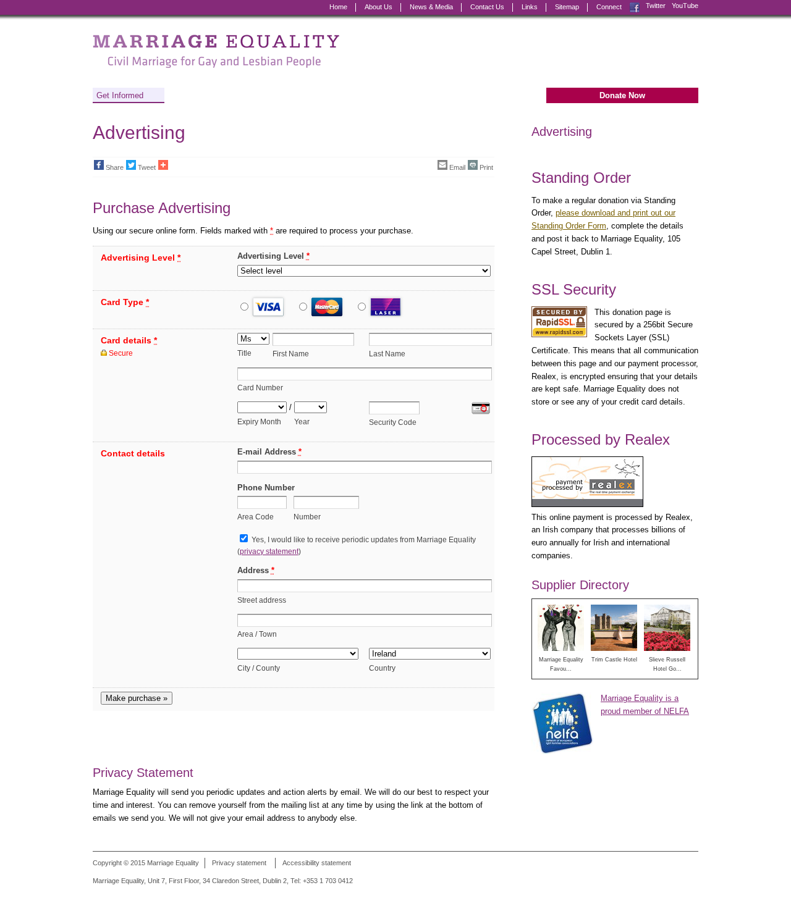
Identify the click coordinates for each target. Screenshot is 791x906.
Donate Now (622, 95)
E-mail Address (269, 451)
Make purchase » (136, 698)
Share (115, 167)
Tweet (147, 167)
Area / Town (257, 634)
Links (530, 6)
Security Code (393, 422)
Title (244, 353)
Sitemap (567, 6)
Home (338, 6)
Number (307, 517)
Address (255, 570)
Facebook (635, 5)
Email (457, 167)
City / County (258, 668)
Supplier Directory (580, 585)
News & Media (431, 6)
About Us (378, 6)
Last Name (387, 354)
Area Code (255, 517)
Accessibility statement (316, 862)
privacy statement (269, 551)
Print (486, 167)
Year (302, 421)
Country (382, 668)
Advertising (561, 131)
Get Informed (119, 95)
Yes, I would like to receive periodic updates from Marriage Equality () (356, 545)
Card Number (260, 388)
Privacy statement (239, 862)
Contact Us (487, 6)
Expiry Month (259, 421)
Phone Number (266, 487)
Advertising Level (273, 256)
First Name (291, 354)
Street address (261, 600)
